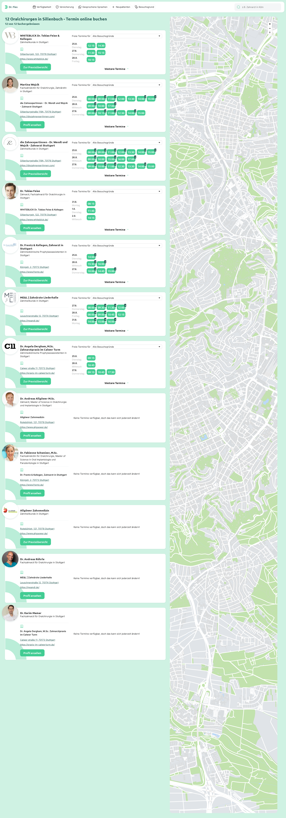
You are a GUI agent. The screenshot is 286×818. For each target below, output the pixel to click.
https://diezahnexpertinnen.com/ (37, 116)
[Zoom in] (270, 24)
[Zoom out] (270, 28)
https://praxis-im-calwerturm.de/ (37, 373)
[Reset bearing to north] (270, 32)
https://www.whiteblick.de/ (34, 58)
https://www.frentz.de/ (32, 271)
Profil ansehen (32, 124)
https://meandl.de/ (29, 320)
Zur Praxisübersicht (35, 67)
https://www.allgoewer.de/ (34, 427)
